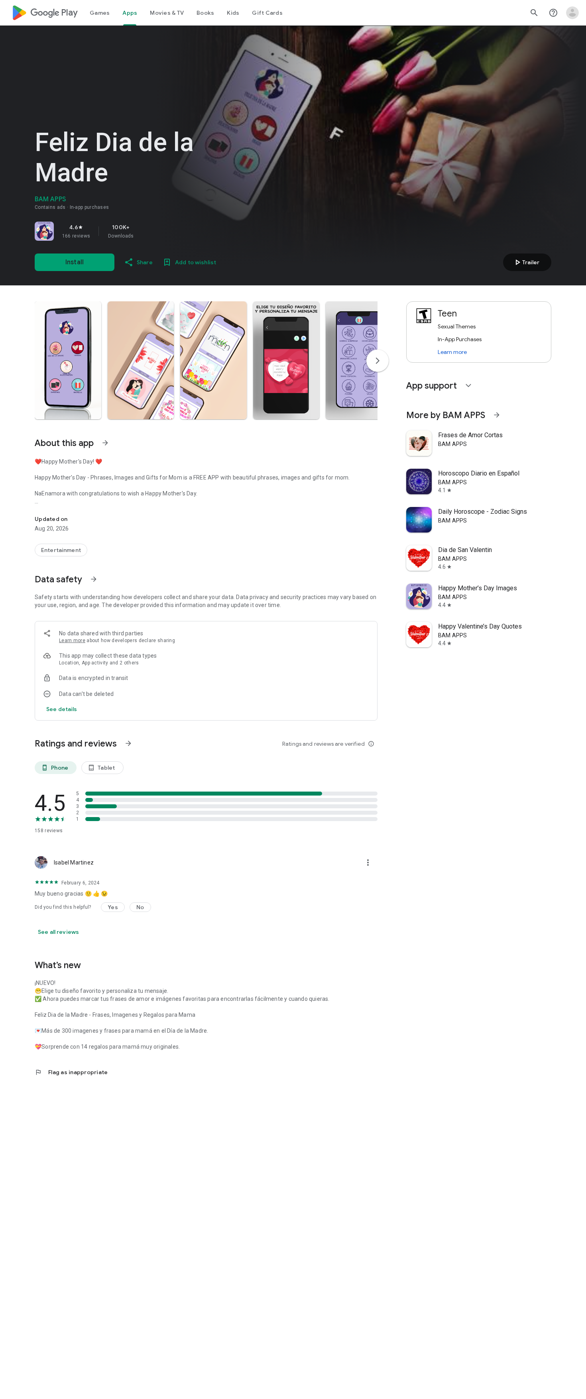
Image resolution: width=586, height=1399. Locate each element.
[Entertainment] (61, 550)
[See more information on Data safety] (93, 579)
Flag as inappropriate (71, 1072)
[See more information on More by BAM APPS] (496, 414)
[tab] (99, 13)
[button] (68, 360)
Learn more (72, 640)
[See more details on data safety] (62, 709)
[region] (146, 231)
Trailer (526, 262)
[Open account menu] (572, 12)
